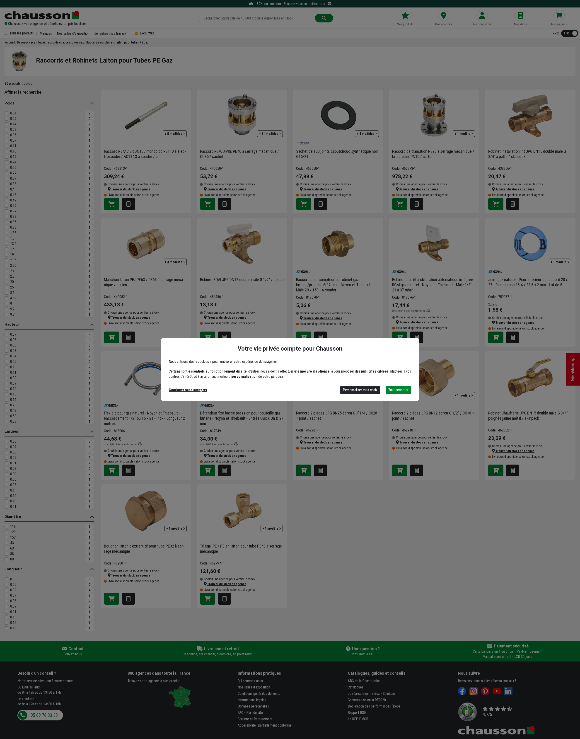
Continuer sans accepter (188, 390)
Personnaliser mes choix (360, 390)
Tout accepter (398, 390)
